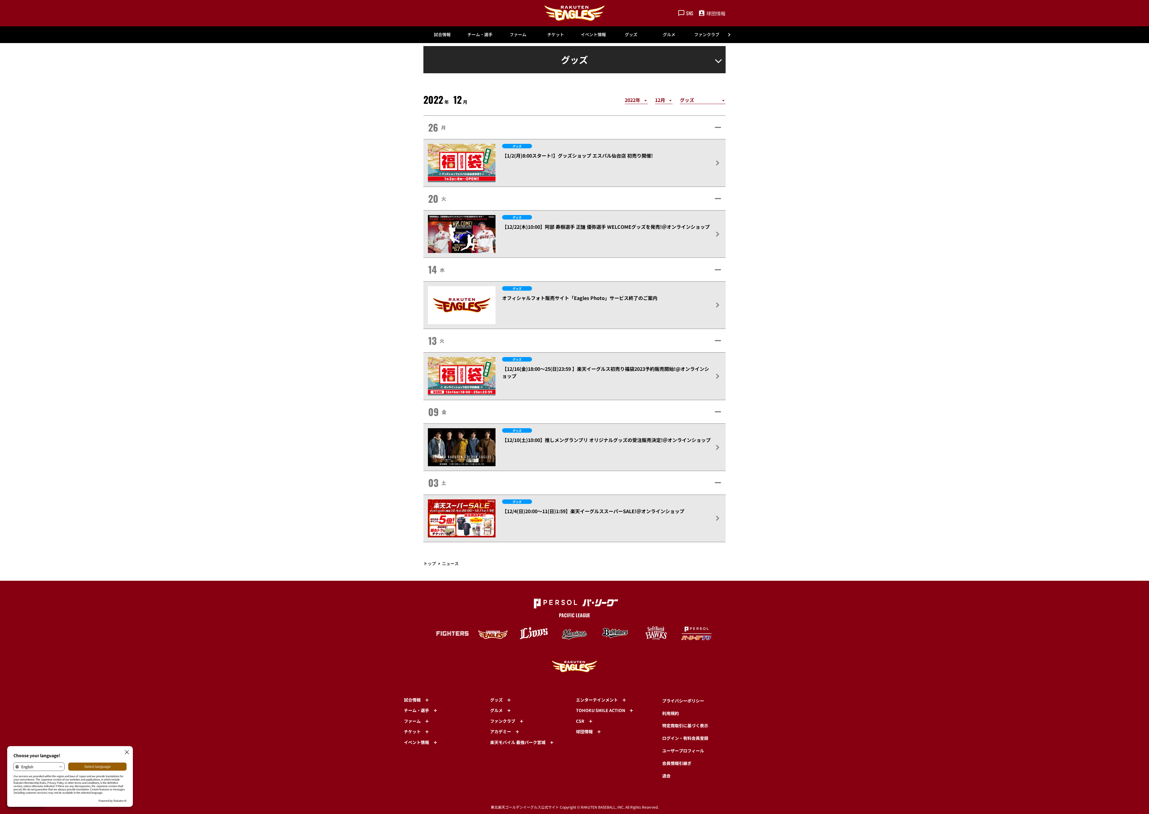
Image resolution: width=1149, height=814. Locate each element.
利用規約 (670, 713)
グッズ (631, 34)
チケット (555, 34)
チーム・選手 (480, 34)
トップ (429, 563)
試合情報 (442, 34)
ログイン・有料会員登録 (685, 738)
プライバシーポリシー (683, 701)
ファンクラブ (706, 34)
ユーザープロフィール (683, 751)
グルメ (669, 34)
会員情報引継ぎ (676, 763)
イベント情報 (593, 34)
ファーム (518, 34)
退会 (666, 776)
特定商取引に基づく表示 (685, 725)
